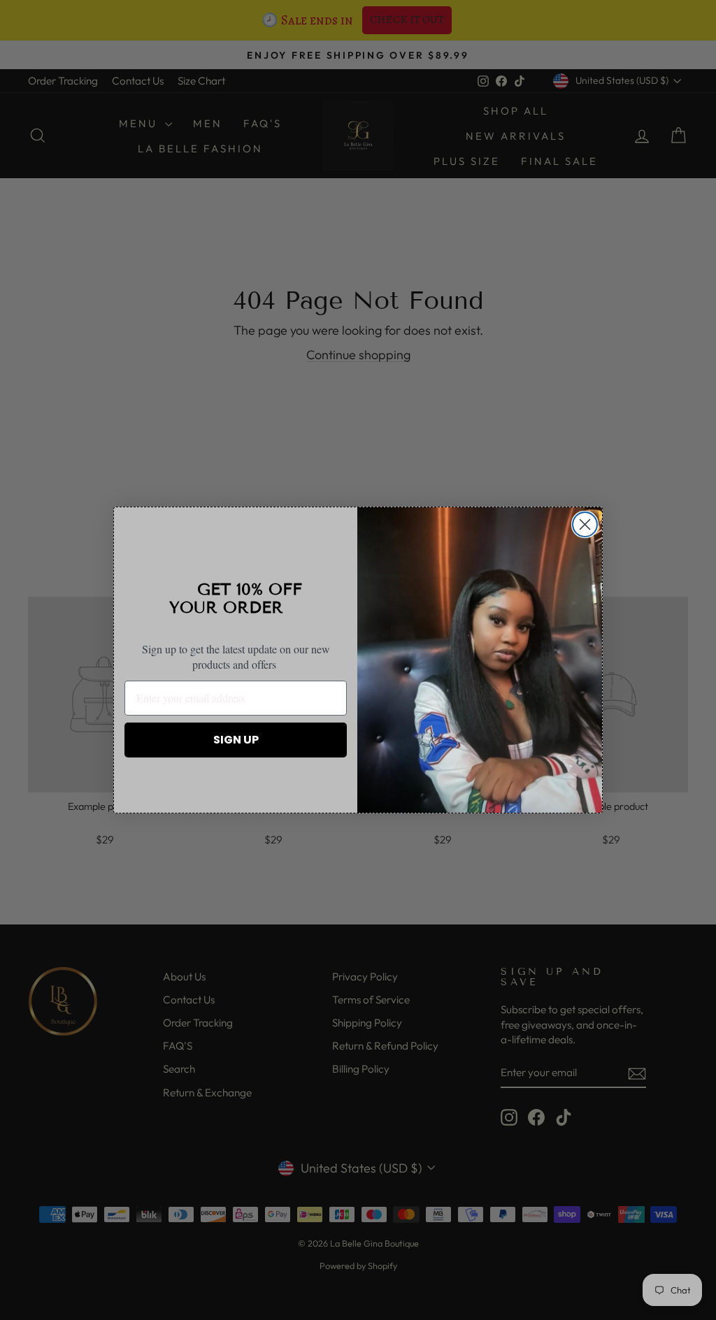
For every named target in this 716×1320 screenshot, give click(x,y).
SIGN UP (236, 740)
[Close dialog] (585, 524)
